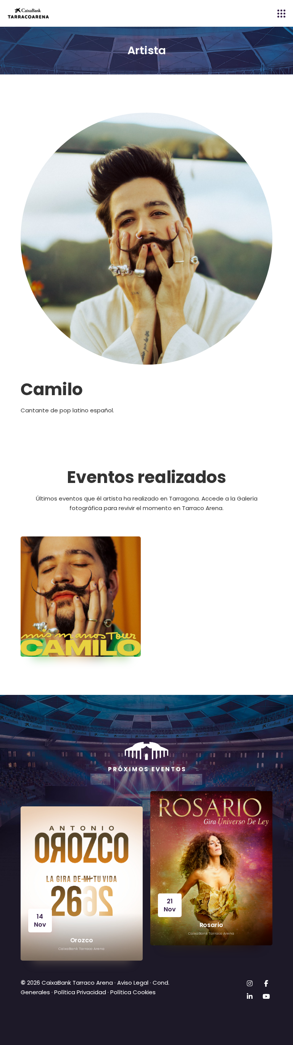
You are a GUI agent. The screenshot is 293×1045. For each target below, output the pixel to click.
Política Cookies (133, 992)
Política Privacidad (80, 992)
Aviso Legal (132, 983)
